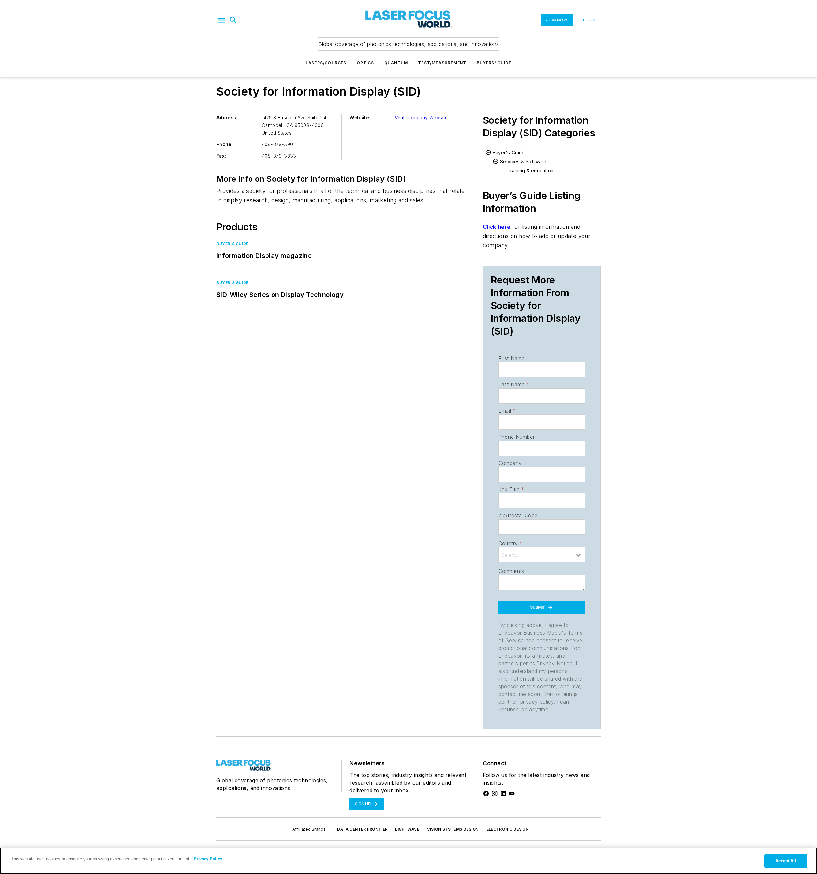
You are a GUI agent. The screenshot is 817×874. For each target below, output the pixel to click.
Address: (226, 117)
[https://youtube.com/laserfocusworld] (512, 793)
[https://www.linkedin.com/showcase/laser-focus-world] (503, 793)
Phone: (224, 144)
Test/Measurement (442, 62)
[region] (408, 861)
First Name (513, 358)
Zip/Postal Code (518, 515)
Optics (365, 62)
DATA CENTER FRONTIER (362, 829)
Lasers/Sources (326, 62)
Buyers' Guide (494, 62)
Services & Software (523, 161)
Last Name (513, 384)
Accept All (786, 860)
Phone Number (516, 437)
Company (510, 463)
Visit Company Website (421, 117)
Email (507, 410)
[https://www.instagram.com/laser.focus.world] (494, 793)
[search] (233, 20)
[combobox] (541, 554)
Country (510, 543)
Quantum (396, 62)
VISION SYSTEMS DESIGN (452, 829)
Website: (359, 117)
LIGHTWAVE (407, 829)
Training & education (530, 170)
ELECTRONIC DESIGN (507, 829)
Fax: (221, 156)
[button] (221, 20)
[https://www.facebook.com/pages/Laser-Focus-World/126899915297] (486, 793)
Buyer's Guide (232, 243)
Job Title (511, 489)
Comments (511, 571)
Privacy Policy (208, 858)
